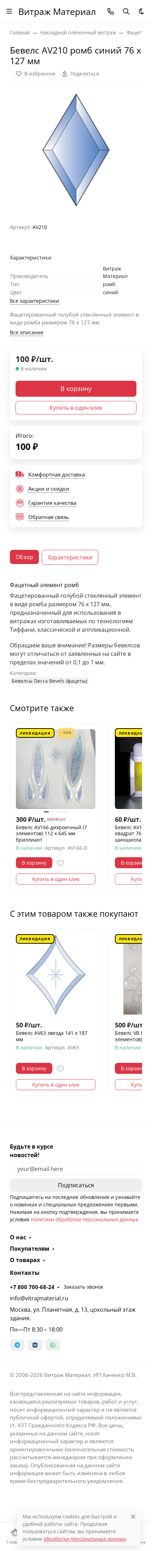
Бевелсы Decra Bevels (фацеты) (49, 680)
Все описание (26, 332)
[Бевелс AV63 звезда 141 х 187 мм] (55, 975)
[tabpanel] (76, 633)
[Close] (133, 1516)
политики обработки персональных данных (84, 1219)
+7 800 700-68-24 (32, 1286)
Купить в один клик (76, 408)
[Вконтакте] (35, 1345)
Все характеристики (34, 300)
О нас (18, 1237)
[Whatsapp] (52, 1345)
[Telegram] (17, 1345)
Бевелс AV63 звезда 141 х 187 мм (51, 1036)
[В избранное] (60, 863)
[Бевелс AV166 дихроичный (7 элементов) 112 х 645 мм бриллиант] (55, 769)
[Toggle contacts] (110, 11)
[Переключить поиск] (126, 11)
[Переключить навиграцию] (9, 11)
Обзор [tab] (24, 557)
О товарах (25, 1260)
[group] (76, 150)
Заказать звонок (83, 1286)
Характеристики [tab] (70, 557)
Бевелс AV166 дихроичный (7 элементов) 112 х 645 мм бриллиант (51, 833)
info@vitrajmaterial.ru (39, 1298)
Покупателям (29, 1248)
